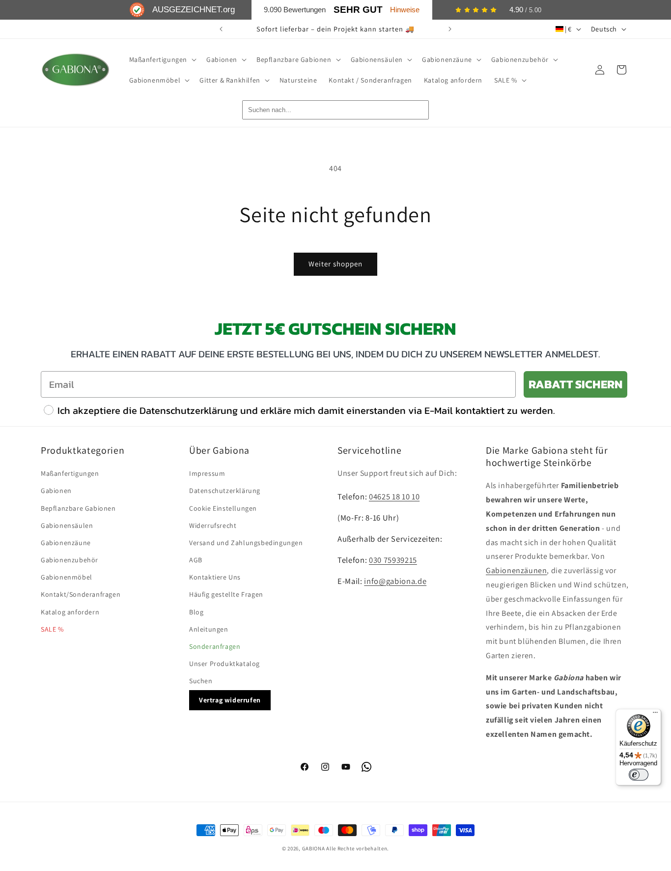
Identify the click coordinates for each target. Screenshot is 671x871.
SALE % (52, 629)
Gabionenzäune (66, 542)
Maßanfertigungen (70, 473)
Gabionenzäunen (516, 570)
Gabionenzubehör (69, 559)
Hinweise (404, 9)
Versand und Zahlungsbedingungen (246, 542)
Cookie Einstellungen (223, 508)
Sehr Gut (358, 9)
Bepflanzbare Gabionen (78, 508)
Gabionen (56, 490)
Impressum (207, 473)
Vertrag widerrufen (230, 700)
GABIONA (313, 848)
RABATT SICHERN (575, 384)
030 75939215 (393, 559)
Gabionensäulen (67, 525)
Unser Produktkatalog (224, 663)
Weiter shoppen (335, 263)
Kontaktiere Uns (215, 577)
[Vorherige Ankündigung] (221, 29)
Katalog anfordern (70, 612)
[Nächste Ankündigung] (450, 29)
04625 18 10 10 (394, 496)
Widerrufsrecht (212, 525)
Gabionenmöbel (66, 577)
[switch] (638, 775)
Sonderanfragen (214, 646)
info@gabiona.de (395, 581)
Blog (196, 612)
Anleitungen (208, 629)
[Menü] (655, 715)
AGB (195, 559)
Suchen (201, 680)
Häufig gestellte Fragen (226, 594)
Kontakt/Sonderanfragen (80, 594)
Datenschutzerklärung (224, 490)
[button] (162, 59)
